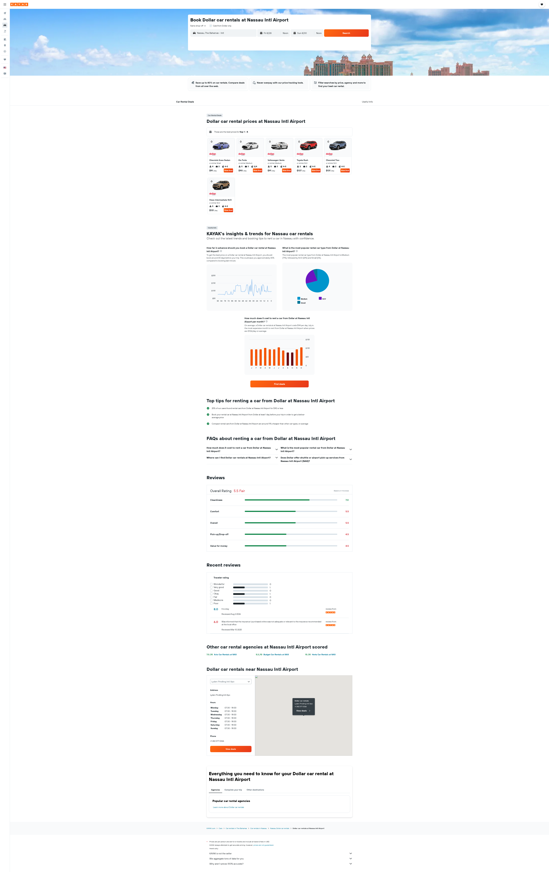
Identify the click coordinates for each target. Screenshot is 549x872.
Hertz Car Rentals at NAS (320, 654)
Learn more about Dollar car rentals (228, 807)
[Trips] (5, 59)
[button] (5, 4)
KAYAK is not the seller (220, 853)
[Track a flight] (5, 51)
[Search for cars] (5, 25)
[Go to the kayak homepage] (19, 4)
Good (216, 590)
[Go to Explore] (5, 45)
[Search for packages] (5, 31)
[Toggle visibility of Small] (301, 302)
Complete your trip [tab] (233, 789)
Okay (216, 593)
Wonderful (219, 584)
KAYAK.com (211, 828)
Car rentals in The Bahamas (236, 828)
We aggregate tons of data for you (226, 858)
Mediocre (218, 600)
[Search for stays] (5, 19)
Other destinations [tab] (255, 789)
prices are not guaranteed (263, 845)
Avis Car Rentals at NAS (222, 654)
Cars (220, 828)
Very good (219, 587)
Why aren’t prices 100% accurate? (226, 863)
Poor (216, 603)
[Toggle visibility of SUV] (322, 298)
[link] (279, 384)
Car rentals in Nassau (258, 828)
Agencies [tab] (215, 789)
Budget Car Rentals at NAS (272, 654)
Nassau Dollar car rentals (279, 828)
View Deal (228, 170)
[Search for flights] (5, 13)
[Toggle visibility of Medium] (302, 298)
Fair (215, 597)
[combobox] (198, 25)
